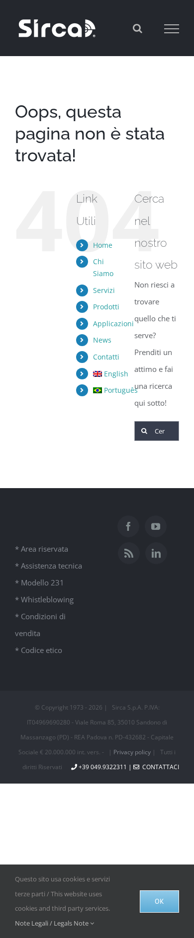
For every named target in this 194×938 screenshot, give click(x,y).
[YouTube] (156, 526)
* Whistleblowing (44, 599)
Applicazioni (113, 323)
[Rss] (129, 553)
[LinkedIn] (156, 553)
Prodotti (106, 306)
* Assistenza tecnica (48, 566)
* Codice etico (38, 650)
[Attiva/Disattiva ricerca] (137, 28)
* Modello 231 (39, 582)
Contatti (106, 356)
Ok (159, 901)
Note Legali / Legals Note (52, 923)
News (102, 340)
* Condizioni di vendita (40, 624)
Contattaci (159, 767)
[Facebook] (128, 526)
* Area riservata (41, 549)
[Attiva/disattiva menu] (172, 28)
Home (102, 245)
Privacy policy (132, 752)
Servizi (104, 290)
